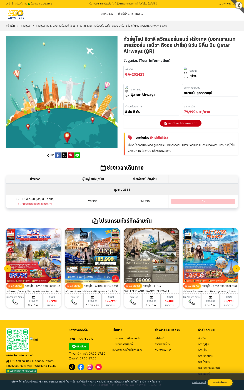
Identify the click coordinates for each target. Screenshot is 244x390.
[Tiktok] (72, 366)
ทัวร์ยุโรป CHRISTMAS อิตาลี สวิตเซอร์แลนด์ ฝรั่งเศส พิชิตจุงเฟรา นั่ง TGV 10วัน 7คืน (91, 291)
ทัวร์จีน (202, 338)
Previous (7, 268)
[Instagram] (89, 366)
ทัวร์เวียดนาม (205, 356)
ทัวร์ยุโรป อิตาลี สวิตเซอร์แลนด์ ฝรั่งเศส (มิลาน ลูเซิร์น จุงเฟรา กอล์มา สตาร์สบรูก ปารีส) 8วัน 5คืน (33, 291)
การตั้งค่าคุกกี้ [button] (199, 382)
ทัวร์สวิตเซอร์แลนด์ (209, 367)
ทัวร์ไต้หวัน (204, 362)
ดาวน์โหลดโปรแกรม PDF (182, 123)
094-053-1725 (230, 3)
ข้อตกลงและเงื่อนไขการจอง (127, 350)
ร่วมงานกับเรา (163, 350)
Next (236, 268)
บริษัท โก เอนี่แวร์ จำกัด (20, 355)
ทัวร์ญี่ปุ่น (203, 344)
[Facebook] (81, 366)
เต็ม (203, 201)
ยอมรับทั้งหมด (220, 382)
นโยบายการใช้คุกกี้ (122, 344)
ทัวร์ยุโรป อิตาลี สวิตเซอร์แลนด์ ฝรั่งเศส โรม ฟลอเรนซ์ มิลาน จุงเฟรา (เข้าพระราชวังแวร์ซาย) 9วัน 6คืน (210, 291)
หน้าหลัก (107, 14)
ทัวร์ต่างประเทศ (129, 14)
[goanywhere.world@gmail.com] (98, 366)
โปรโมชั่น (160, 338)
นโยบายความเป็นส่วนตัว (126, 338)
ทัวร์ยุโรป (26, 25)
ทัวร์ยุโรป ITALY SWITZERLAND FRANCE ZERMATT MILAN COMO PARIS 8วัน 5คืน (146, 291)
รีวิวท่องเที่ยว (162, 344)
